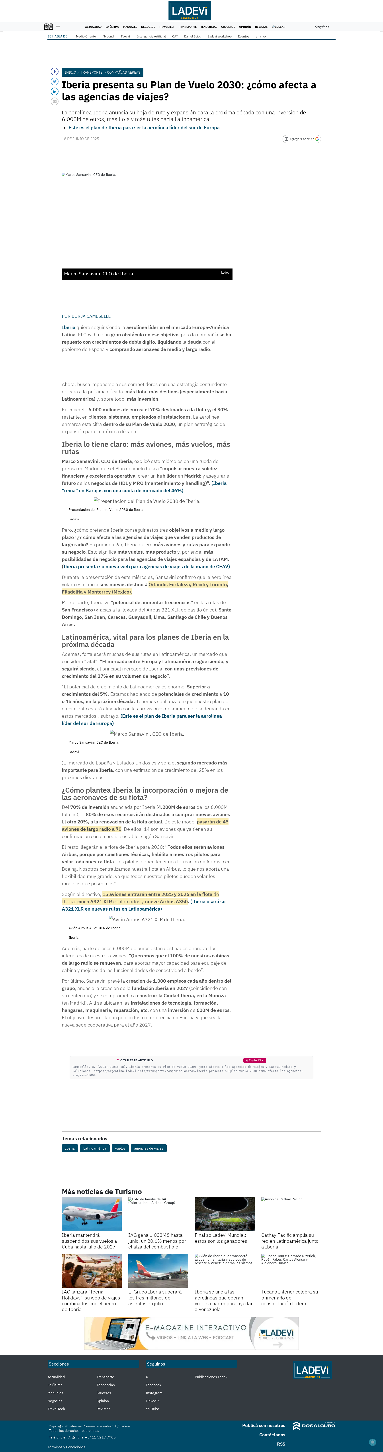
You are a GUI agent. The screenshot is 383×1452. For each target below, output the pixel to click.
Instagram (154, 1393)
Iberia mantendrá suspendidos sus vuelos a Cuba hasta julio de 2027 (89, 1241)
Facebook (153, 1385)
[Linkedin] (55, 91)
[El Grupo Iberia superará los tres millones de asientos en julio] (158, 1271)
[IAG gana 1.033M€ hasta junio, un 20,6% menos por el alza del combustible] (158, 1214)
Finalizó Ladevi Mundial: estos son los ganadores (221, 1238)
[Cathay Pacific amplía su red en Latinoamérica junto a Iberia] (291, 1214)
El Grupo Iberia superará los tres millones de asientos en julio (155, 1297)
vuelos (120, 1148)
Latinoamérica (94, 1148)
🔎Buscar (278, 26)
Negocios (148, 26)
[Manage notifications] (372, 1442)
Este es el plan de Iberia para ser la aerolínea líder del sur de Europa (144, 127)
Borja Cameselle (91, 316)
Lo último (112, 26)
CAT (175, 36)
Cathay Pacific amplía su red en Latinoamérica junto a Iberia (290, 1241)
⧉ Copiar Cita (254, 1060)
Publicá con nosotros (263, 1425)
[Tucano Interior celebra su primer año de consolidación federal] (291, 1271)
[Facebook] (55, 71)
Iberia (68, 327)
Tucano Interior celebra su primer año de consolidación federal (289, 1297)
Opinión (245, 26)
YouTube (152, 1409)
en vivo (261, 36)
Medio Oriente (86, 36)
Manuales (130, 26)
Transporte (188, 26)
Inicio (70, 72)
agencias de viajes (148, 1148)
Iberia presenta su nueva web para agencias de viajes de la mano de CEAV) (146, 566)
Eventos (243, 36)
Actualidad (93, 26)
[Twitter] (55, 81)
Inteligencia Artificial (151, 36)
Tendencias (209, 26)
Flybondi (108, 36)
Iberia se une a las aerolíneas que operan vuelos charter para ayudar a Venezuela (224, 1300)
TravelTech (167, 26)
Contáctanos (272, 1435)
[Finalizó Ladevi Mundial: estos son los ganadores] (225, 1214)
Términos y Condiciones (67, 1447)
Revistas (261, 26)
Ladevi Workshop (220, 36)
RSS (281, 1444)
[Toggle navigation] (57, 27)
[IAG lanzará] (92, 1271)
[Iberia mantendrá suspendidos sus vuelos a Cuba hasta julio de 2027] (92, 1214)
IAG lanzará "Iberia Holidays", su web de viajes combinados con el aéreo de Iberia (91, 1300)
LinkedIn (153, 1401)
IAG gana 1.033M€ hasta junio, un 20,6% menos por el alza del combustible (157, 1241)
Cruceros (228, 26)
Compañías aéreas (123, 72)
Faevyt (125, 36)
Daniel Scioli (192, 36)
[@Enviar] (55, 101)
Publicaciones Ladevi (211, 1377)
